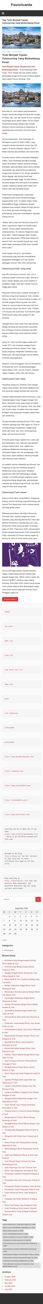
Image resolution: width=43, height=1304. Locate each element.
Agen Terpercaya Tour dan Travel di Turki (21, 1168)
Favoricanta (21, 5)
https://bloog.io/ (13, 856)
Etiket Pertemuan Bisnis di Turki (15, 1234)
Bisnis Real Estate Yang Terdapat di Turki (21, 1205)
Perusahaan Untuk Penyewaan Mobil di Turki (22, 1190)
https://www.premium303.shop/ (18, 786)
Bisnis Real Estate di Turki (13, 1231)
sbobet (7, 612)
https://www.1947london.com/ (17, 815)
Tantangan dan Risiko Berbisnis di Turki (18, 1261)
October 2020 (10, 1286)
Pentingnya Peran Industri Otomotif (17, 1240)
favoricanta (9, 950)
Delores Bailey (17, 52)
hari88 (4, 133)
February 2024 (10, 1280)
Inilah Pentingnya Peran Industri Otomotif (21, 1208)
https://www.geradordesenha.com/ (19, 757)
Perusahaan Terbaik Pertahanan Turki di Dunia (23, 1186)
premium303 (9, 728)
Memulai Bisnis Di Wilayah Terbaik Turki (18, 1237)
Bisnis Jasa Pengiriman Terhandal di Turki (21, 1171)
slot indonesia (11, 713)
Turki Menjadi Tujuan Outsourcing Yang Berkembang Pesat (21, 58)
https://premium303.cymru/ (16, 800)
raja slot (9, 655)
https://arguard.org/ (14, 771)
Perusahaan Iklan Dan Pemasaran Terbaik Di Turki (20, 1245)
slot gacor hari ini (14, 670)
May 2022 (8, 1283)
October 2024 (10, 1277)
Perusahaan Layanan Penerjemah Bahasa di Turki (19, 1250)
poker (7, 699)
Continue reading (9, 599)
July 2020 (8, 1289)
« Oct (4, 940)
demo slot (9, 641)
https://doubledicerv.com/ (16, 881)
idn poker (9, 626)
